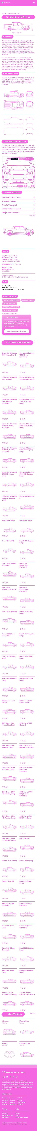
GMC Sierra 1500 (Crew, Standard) (8, 724)
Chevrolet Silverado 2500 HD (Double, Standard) (9, 450)
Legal (17, 1115)
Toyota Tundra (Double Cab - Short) (27, 993)
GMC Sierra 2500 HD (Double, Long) (8, 793)
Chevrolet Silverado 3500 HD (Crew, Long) (9, 474)
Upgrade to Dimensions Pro (16, 331)
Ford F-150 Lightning (9, 612)
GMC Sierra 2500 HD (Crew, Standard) (25, 769)
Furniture (12, 1098)
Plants (4, 1102)
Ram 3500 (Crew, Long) (8, 971)
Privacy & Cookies (22, 1117)
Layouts (12, 1102)
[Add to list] (32, 216)
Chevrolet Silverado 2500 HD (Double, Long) (26, 425)
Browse (4, 1113)
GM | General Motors (10, 310)
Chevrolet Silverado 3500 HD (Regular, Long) (9, 498)
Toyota (4, 1043)
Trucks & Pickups (28, 300)
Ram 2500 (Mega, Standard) (8, 949)
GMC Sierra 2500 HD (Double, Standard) (25, 794)
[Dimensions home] (6, 3)
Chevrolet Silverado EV (26, 497)
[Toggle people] (29, 186)
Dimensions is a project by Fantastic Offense (14, 1122)
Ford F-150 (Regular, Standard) (9, 564)
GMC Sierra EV (6, 286)
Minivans (5, 1021)
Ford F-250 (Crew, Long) (26, 612)
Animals (5, 1100)
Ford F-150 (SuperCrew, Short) (9, 588)
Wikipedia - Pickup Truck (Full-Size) (13, 289)
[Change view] (32, 186)
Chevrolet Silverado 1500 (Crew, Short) (9, 354)
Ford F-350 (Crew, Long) (26, 657)
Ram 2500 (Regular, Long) (26, 949)
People (4, 1098)
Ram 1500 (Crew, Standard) (8, 904)
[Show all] (25, 186)
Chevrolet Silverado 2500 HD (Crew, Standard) (9, 425)
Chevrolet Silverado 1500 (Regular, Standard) (9, 401)
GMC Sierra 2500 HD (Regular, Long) (9, 817)
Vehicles (4, 13)
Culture (20, 1104)
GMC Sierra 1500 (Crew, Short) (25, 702)
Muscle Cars (24, 1021)
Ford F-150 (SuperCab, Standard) (23, 565)
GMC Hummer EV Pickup (8, 702)
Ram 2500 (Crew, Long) (8, 927)
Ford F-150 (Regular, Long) (26, 542)
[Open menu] (33, 3)
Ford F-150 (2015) (8, 541)
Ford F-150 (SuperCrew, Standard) (24, 589)
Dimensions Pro (7, 1115)
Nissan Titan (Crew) (9, 861)
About (18, 1113)
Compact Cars (24, 1043)
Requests (5, 1117)
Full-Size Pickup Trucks (14, 13)
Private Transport (9, 303)
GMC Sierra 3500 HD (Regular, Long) (9, 839)
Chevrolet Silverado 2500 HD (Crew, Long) (26, 401)
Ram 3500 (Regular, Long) (26, 971)
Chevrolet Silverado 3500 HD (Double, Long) (26, 474)
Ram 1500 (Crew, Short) (25, 882)
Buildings (12, 1104)
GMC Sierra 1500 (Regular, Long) (8, 746)
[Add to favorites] (30, 216)
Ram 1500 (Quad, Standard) (25, 904)
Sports (20, 1100)
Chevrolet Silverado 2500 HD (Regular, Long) (26, 450)
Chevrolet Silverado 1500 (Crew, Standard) (26, 355)
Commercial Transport (11, 307)
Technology (22, 1102)
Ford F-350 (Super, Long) (26, 679)
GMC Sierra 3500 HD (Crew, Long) (25, 817)
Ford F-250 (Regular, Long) (27, 635)
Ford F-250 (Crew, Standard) (8, 635)
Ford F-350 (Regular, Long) (9, 679)
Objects (5, 1104)
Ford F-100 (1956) (8, 520)
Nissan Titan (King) (26, 861)
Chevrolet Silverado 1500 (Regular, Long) (27, 378)
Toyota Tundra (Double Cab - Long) (9, 993)
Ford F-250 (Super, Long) (9, 657)
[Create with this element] (34, 216)
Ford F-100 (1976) (25, 520)
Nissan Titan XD (8, 881)
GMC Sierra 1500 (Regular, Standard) (26, 746)
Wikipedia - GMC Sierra (9, 287)
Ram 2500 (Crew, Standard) (25, 927)
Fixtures (12, 1100)
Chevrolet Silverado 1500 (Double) (9, 378)
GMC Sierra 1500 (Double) (25, 724)
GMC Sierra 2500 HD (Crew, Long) (8, 769)
